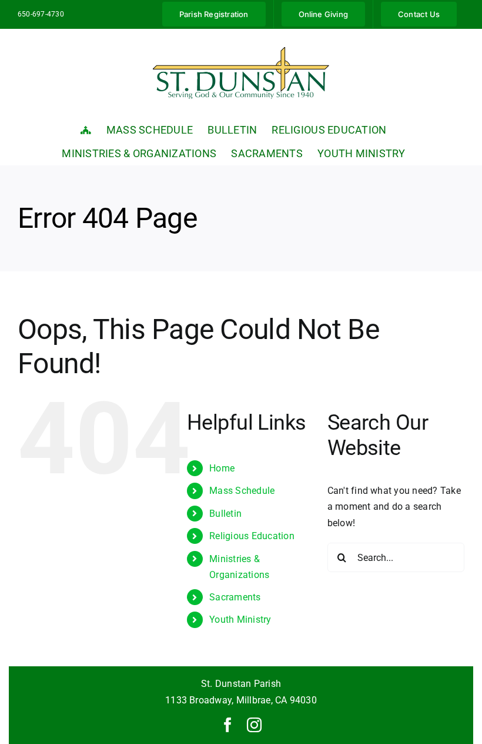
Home (222, 468)
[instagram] (254, 725)
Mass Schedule (242, 490)
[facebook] (227, 725)
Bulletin (225, 513)
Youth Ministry (240, 619)
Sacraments (234, 597)
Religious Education (251, 536)
